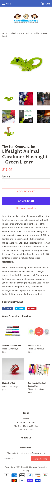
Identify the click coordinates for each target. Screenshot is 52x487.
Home (4, 33)
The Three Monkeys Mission (26, 426)
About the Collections (26, 422)
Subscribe (40, 458)
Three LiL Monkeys (29, 467)
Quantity (6, 176)
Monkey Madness (26, 429)
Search (26, 418)
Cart (47, 4)
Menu (8, 4)
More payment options (26, 208)
